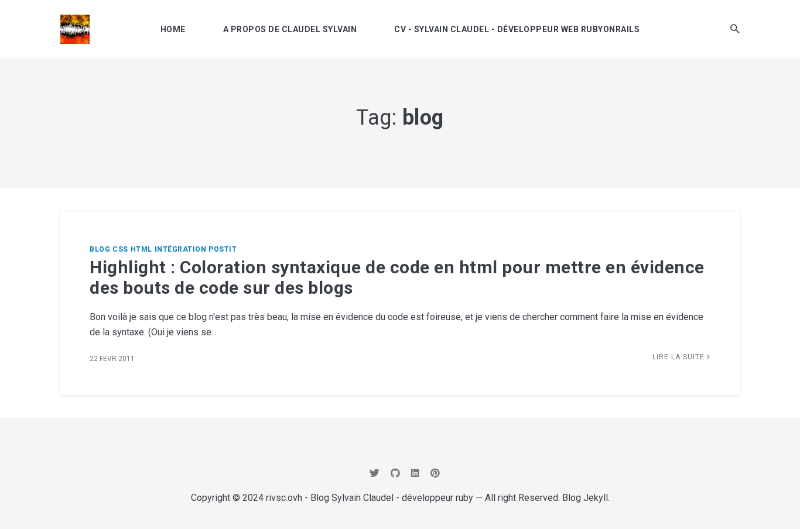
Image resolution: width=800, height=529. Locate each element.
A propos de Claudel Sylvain (290, 29)
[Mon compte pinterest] (435, 473)
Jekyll (595, 497)
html (141, 249)
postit (222, 249)
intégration (181, 249)
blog (100, 249)
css (120, 249)
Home (173, 29)
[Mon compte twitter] (375, 473)
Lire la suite (679, 357)
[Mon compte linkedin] (415, 473)
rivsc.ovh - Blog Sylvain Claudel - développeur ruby (369, 497)
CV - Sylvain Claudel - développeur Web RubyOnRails (517, 29)
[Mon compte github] (395, 473)
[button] (735, 29)
